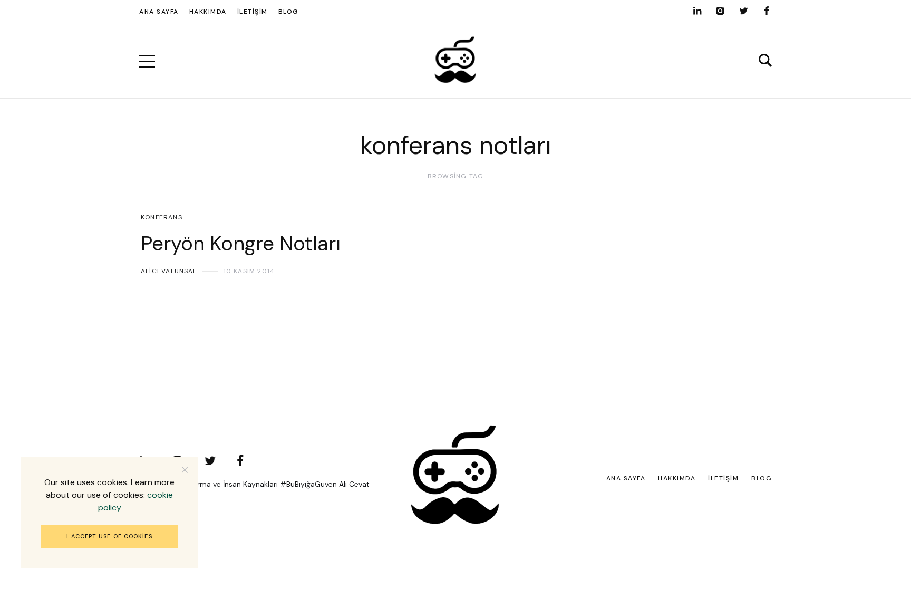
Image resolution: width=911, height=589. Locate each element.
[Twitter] (743, 11)
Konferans (161, 217)
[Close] (185, 470)
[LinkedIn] (697, 11)
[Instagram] (720, 11)
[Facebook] (766, 11)
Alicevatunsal (169, 271)
